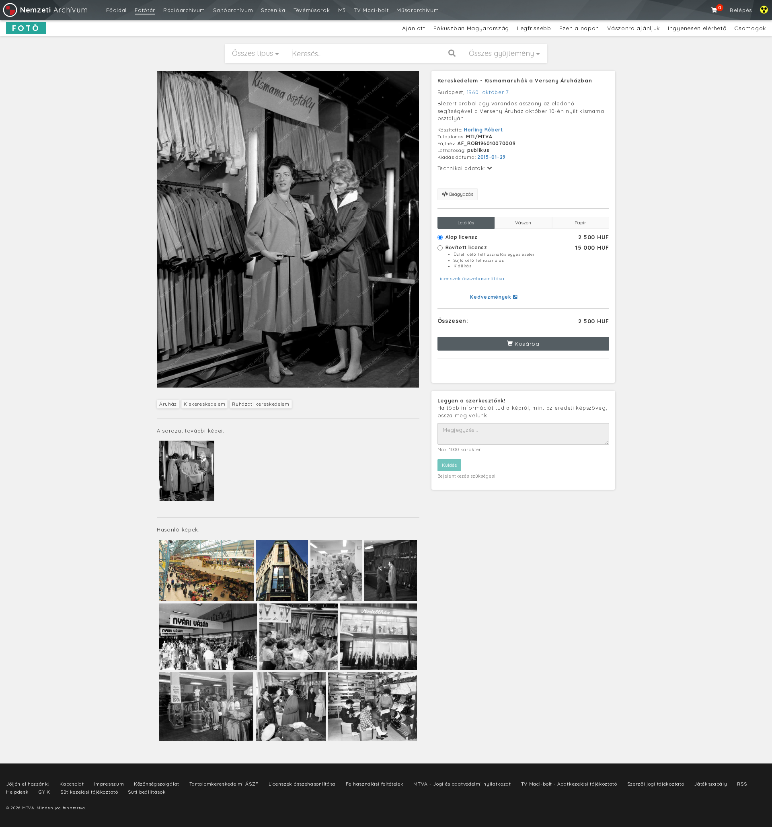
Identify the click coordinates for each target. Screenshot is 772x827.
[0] (714, 10)
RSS (742, 784)
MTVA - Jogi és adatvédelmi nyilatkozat (462, 784)
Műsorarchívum (417, 10)
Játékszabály (710, 784)
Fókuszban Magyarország (471, 28)
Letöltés (466, 223)
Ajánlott (413, 28)
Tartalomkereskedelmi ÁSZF (224, 784)
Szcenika (273, 10)
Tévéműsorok (312, 10)
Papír (580, 223)
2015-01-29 (491, 157)
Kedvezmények (491, 297)
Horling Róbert (483, 130)
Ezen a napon (579, 28)
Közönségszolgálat (156, 784)
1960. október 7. (488, 92)
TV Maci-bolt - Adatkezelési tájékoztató (569, 784)
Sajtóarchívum (233, 10)
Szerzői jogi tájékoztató (655, 784)
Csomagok (750, 28)
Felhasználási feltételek (375, 784)
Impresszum (109, 784)
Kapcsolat (72, 784)
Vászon (523, 223)
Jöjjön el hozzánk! (28, 784)
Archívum (54, 9)
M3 (342, 10)
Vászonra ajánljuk (633, 28)
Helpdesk (17, 792)
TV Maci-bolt (371, 10)
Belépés (741, 10)
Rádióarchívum (184, 10)
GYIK (44, 792)
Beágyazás (460, 194)
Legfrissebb (534, 28)
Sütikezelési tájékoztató (89, 792)
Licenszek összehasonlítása (471, 278)
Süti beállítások (147, 792)
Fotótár (145, 10)
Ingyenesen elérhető (697, 28)
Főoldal (116, 10)
